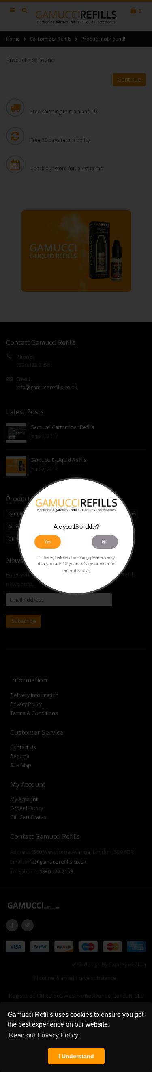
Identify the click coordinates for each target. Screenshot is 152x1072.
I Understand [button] (76, 1056)
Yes (47, 541)
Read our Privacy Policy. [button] (44, 1035)
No (104, 541)
